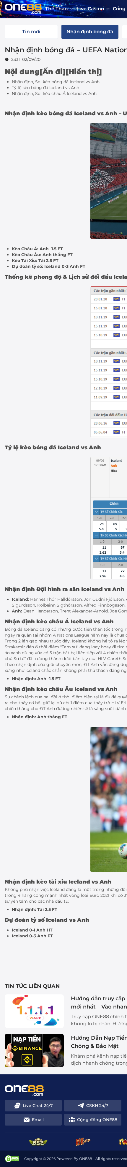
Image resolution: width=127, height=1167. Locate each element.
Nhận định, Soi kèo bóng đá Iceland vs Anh (56, 81)
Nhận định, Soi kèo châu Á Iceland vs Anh (54, 93)
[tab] (31, 32)
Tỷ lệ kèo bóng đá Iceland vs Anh (45, 87)
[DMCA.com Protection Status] (12, 1159)
